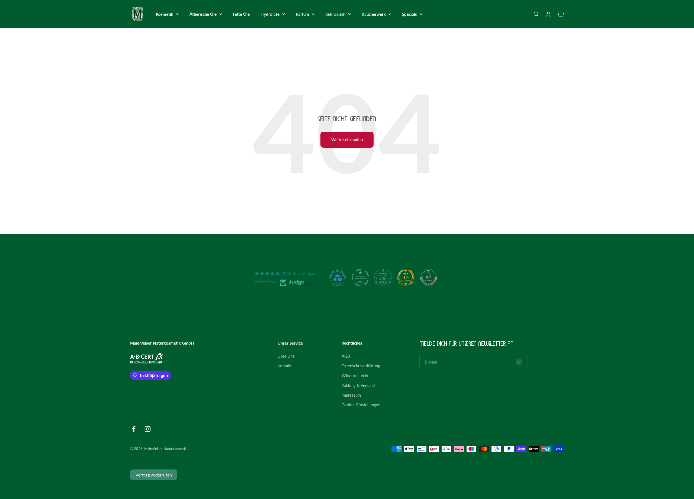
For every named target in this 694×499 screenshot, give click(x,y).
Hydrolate (270, 14)
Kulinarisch (335, 14)
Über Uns (286, 356)
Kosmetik (164, 14)
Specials (409, 14)
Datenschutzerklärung (361, 365)
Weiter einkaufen (347, 139)
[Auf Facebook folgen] (133, 429)
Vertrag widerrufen (154, 474)
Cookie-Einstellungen (361, 404)
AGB (346, 356)
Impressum (351, 395)
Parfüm (302, 14)
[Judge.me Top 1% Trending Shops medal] (406, 277)
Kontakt (284, 365)
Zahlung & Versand (358, 385)
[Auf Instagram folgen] (147, 429)
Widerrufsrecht (355, 375)
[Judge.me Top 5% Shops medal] (428, 277)
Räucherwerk (374, 14)
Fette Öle (241, 14)
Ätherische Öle (203, 14)
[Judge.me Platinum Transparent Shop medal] (360, 277)
